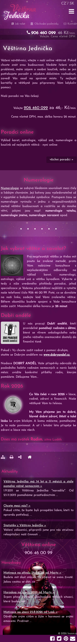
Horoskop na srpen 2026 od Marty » (28, 592)
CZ (63, 3)
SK (72, 3)
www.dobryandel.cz (57, 354)
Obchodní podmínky (46, 24)
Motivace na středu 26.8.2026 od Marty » (32, 572)
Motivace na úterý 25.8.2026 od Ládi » (30, 612)
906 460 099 (36, 108)
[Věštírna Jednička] (29, 457)
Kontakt (72, 24)
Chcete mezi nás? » (16, 505)
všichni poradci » (61, 159)
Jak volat (19, 24)
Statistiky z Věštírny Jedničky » (24, 525)
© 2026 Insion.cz (67, 633)
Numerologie (10, 188)
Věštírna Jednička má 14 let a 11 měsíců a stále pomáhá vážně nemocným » (38, 484)
